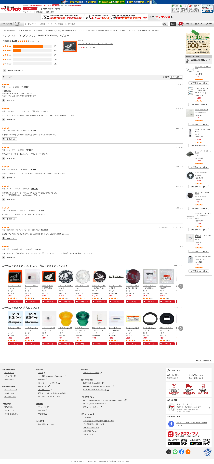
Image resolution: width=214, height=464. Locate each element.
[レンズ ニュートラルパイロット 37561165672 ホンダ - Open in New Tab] (82, 319)
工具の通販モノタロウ (10, 30)
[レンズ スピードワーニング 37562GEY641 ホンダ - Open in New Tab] (32, 319)
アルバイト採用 (44, 407)
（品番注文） (18, 24)
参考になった (11, 100)
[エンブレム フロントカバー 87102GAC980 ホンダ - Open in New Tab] (82, 277)
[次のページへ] (180, 286)
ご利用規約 (87, 417)
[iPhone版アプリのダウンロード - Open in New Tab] (177, 442)
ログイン (30, 8)
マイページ (27, 12)
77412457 (25, 87)
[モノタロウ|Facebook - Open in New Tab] (181, 454)
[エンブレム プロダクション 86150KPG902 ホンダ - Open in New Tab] (15, 277)
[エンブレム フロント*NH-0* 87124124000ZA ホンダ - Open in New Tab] (116, 277)
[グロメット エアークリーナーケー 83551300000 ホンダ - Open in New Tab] (167, 319)
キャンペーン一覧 (10, 390)
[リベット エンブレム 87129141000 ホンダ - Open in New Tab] (150, 277)
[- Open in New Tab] (174, 389)
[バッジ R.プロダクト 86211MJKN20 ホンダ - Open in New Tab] (133, 277)
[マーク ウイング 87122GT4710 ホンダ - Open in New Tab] (49, 277)
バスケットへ (17, 301)
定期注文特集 (9, 393)
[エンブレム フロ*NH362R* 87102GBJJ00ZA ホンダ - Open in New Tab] (167, 277)
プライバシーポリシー (91, 428)
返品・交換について (196, 378)
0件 (55, 55)
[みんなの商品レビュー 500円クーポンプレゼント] (197, 53)
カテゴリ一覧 (9, 373)
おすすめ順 (175, 77)
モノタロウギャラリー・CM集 (49, 396)
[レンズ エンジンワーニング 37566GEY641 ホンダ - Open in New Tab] (65, 319)
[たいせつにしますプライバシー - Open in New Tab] (207, 452)
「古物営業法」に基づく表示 (93, 424)
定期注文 (39, 12)
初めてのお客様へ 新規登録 (51, 9)
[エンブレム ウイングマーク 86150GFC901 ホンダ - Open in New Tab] (32, 277)
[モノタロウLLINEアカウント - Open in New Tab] (175, 454)
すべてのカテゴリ (30, 24)
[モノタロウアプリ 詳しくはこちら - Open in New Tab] (189, 434)
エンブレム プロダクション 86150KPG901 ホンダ (97, 30)
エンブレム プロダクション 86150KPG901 (95, 44)
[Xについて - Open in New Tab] (168, 454)
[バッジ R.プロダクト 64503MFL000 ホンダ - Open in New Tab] (99, 277)
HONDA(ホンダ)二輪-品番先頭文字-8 (34, 30)
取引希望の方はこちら (46, 424)
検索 (173, 24)
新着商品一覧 (9, 380)
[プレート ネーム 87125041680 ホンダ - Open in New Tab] (116, 319)
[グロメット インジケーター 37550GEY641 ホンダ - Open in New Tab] (15, 319)
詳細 (164, 24)
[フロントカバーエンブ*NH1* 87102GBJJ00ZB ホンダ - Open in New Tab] (65, 277)
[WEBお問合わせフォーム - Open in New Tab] (175, 8)
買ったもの (198, 24)
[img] (11, 8)
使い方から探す (10, 397)
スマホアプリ (9, 410)
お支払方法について (196, 375)
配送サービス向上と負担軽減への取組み (52, 393)
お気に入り (209, 24)
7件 (55, 46)
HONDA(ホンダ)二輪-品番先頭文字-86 (62, 30)
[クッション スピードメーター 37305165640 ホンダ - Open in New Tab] (150, 319)
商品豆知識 (8, 407)
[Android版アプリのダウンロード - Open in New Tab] (200, 442)
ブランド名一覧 (10, 376)
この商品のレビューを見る (198, 83)
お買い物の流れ (172, 375)
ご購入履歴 (50, 12)
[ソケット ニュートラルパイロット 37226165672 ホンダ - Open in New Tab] (99, 319)
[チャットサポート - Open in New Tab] (184, 8)
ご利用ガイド (175, 370)
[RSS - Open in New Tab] (188, 454)
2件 (55, 50)
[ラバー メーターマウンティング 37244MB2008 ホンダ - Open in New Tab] (49, 319)
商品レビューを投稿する (15, 70)
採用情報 (39, 404)
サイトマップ (88, 434)
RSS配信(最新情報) (11, 414)
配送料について (172, 378)
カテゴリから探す (6, 24)
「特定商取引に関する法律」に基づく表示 (98, 421)
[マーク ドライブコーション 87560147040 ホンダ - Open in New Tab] (133, 319)
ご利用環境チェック (90, 431)
